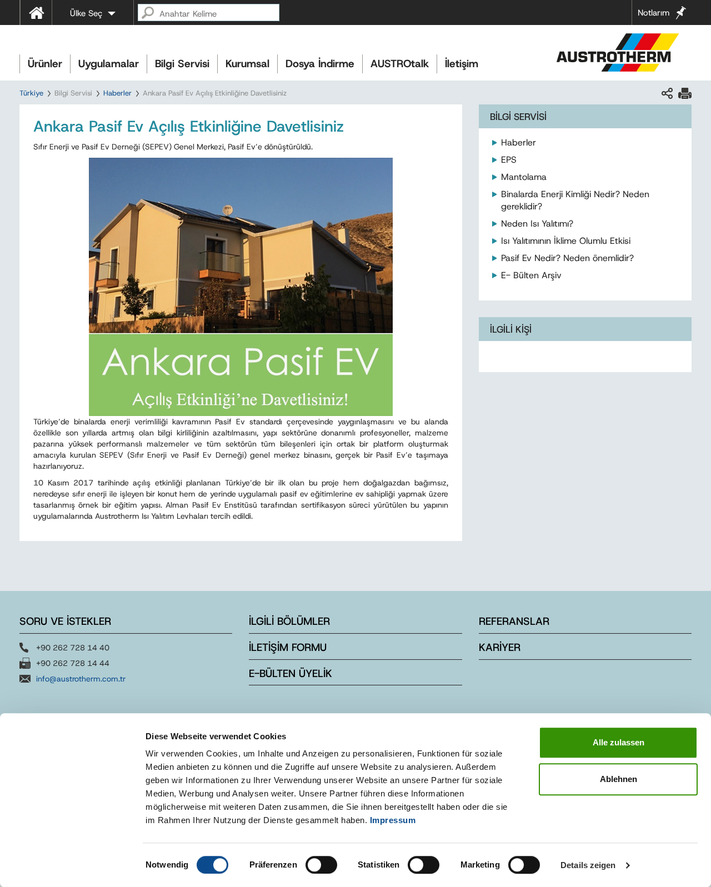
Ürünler (45, 64)
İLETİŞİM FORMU (288, 647)
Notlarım (653, 12)
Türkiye (31, 93)
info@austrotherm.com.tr (81, 679)
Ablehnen (618, 779)
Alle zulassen (618, 742)
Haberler (117, 93)
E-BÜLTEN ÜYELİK (290, 673)
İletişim (461, 64)
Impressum (393, 820)
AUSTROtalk (399, 64)
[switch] (321, 865)
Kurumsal (247, 64)
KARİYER (499, 647)
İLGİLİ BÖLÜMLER (289, 621)
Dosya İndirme (320, 64)
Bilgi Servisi (182, 64)
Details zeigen (587, 865)
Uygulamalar (108, 64)
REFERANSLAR (514, 621)
